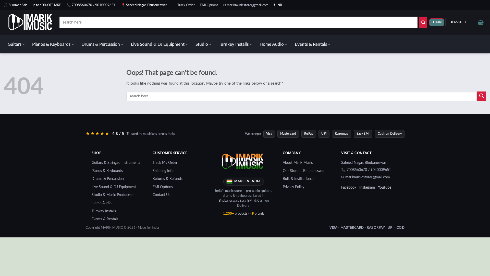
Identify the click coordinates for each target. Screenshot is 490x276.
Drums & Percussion (100, 44)
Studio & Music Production (113, 195)
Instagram (367, 187)
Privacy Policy (293, 187)
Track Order (186, 5)
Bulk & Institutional (298, 179)
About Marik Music (298, 163)
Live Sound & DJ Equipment (158, 44)
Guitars (14, 44)
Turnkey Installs (234, 44)
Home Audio (272, 44)
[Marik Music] (37, 22)
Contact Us (161, 195)
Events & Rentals (311, 44)
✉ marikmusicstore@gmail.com (245, 5)
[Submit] (423, 22)
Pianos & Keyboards (51, 44)
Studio (201, 44)
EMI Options (209, 5)
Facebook (348, 187)
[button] (436, 22)
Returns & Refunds (167, 179)
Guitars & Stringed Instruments (116, 163)
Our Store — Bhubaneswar (304, 171)
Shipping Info (163, 171)
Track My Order (165, 163)
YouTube (384, 187)
